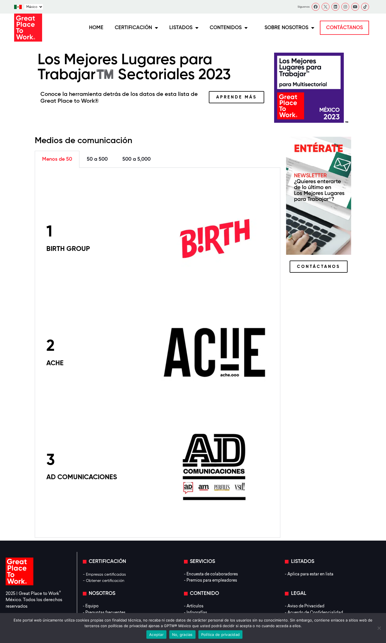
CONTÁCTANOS (344, 27)
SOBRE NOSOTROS (286, 27)
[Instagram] (345, 7)
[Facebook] (316, 7)
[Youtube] (355, 7)
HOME (96, 27)
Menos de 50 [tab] (57, 159)
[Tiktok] (365, 7)
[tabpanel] (157, 353)
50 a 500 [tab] (97, 159)
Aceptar (156, 634)
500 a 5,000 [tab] (136, 159)
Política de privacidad (220, 634)
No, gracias (182, 634)
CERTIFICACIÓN (133, 27)
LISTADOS (180, 27)
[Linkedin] (335, 7)
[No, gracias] (379, 628)
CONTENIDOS (226, 27)
